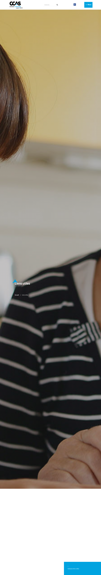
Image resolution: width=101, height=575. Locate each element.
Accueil (17, 295)
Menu (89, 5)
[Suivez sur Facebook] (75, 4)
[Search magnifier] (57, 5)
